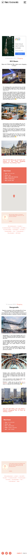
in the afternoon (20, 231)
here (10, 175)
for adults (20, 226)
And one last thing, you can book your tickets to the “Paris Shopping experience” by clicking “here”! (14, 161)
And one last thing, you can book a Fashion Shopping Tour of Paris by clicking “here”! (14, 410)
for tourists (22, 229)
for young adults (8, 231)
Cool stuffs (21, 476)
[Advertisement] (14, 15)
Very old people (11, 233)
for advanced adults (7, 227)
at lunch (16, 476)
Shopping (20, 58)
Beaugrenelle (14, 307)
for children (23, 227)
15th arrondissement (8, 476)
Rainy (18, 481)
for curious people (7, 229)
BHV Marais (14, 61)
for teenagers (15, 229)
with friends (18, 233)
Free (14, 231)
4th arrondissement (12, 226)
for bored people (15, 227)
